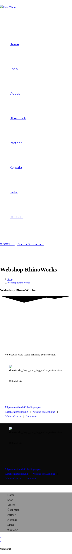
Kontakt (12, 519)
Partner (11, 514)
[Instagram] (13, 394)
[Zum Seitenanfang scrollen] (1, 487)
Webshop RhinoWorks (18, 282)
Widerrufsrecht (13, 416)
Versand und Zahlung (44, 412)
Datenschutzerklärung (16, 412)
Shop (10, 499)
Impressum (31, 416)
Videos (11, 504)
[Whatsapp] (43, 394)
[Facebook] (33, 394)
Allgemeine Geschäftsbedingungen (23, 407)
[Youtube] (23, 394)
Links (10, 524)
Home (10, 494)
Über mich (13, 509)
